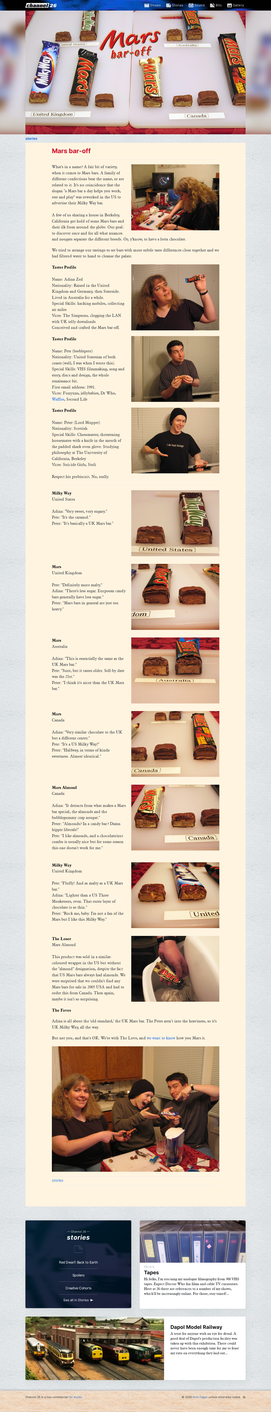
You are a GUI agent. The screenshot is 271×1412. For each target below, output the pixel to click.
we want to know (161, 1038)
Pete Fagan (200, 1397)
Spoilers (78, 1275)
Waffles (58, 400)
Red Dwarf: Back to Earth (78, 1262)
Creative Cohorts (78, 1288)
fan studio (75, 1397)
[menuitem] (155, 5)
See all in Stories (76, 1300)
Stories (31, 138)
